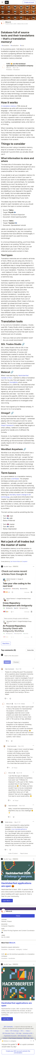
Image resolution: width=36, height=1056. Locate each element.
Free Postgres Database (15, 1038)
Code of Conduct (13, 853)
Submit (7, 662)
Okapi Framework (7, 425)
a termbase (15, 479)
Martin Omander (11, 579)
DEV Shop (26, 1038)
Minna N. (8, 22)
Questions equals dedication (14, 948)
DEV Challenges (14, 1031)
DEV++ (22, 1031)
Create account (29, 2)
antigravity (9, 608)
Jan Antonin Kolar (15, 561)
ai (4, 608)
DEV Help (18, 1033)
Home (7, 1031)
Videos (28, 1031)
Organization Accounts (10, 1035)
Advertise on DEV (27, 1033)
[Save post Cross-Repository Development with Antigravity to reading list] (31, 612)
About (29, 1035)
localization (15, 45)
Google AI (20, 579)
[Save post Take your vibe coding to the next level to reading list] (31, 592)
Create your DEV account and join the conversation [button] (18, 1052)
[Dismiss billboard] (33, 1041)
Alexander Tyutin (11, 621)
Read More (6, 643)
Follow (18, 916)
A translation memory (8, 106)
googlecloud (7, 588)
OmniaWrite (13, 382)
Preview (16, 662)
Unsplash (24, 561)
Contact (5, 1038)
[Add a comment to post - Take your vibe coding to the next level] (13, 592)
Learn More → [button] (7, 900)
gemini (16, 608)
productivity (23, 588)
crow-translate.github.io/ (19, 829)
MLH (32, 1038)
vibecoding (15, 588)
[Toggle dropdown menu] (33, 566)
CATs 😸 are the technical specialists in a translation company (17, 956)
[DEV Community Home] (7, 2)
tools (22, 45)
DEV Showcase (22, 1035)
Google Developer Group (24, 598)
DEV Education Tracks (9, 1033)
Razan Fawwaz (11, 598)
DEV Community (8, 1026)
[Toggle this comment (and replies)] (2, 672)
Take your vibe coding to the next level (17, 584)
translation (5, 45)
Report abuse (24, 853)
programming (24, 608)
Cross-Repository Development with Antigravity (17, 604)
